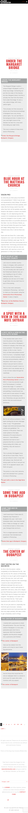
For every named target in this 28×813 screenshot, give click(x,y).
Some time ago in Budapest (14, 494)
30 (21, 724)
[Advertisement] (14, 41)
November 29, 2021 (14, 498)
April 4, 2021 (14, 557)
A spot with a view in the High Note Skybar (14, 317)
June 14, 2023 (14, 70)
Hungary (17, 58)
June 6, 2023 (13, 188)
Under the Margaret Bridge (14, 64)
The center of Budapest (14, 553)
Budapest (11, 58)
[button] (23, 2)
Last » (3, 728)
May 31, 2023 (14, 323)
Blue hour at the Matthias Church (14, 182)
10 (14, 724)
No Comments (14, 73)
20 (18, 724)
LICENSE (7, 787)
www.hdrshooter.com (8, 769)
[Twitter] (8, 800)
